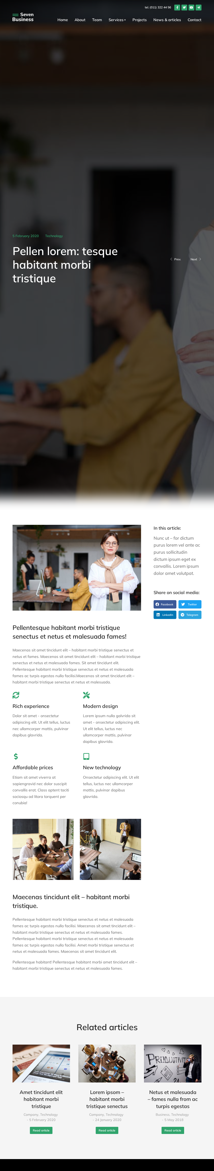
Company (31, 1114)
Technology (54, 236)
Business (162, 1114)
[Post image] (41, 1063)
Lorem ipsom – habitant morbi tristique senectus (107, 1099)
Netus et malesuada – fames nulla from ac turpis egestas (173, 1099)
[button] (165, 604)
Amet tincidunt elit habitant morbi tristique (41, 1099)
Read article (41, 1130)
